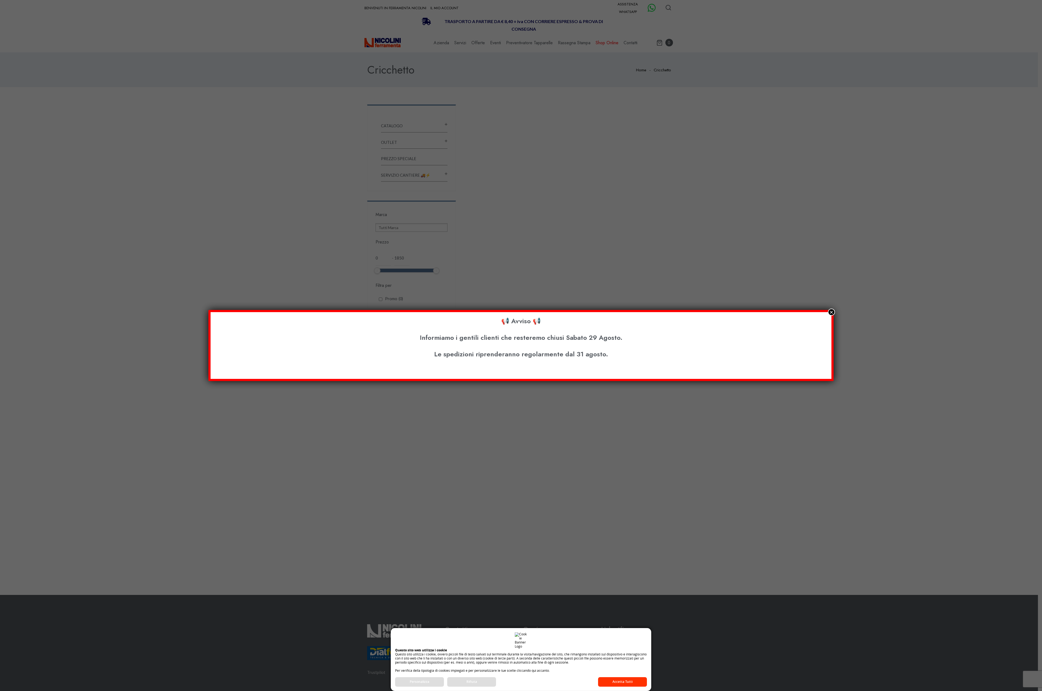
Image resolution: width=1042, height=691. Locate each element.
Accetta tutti (622, 682)
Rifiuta (471, 682)
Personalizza (419, 682)
